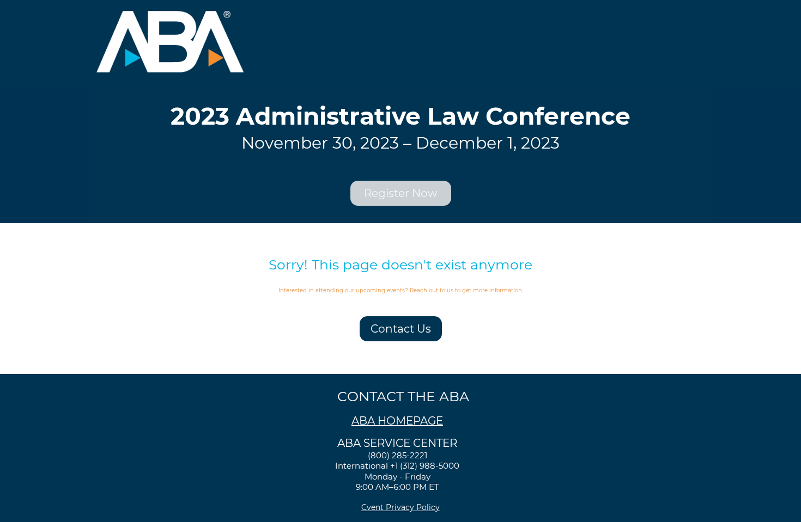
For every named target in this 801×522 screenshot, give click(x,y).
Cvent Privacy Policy (400, 507)
